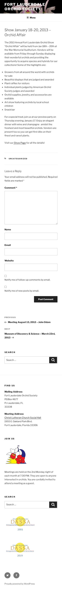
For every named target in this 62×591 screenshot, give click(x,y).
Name (8, 229)
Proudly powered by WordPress (20, 583)
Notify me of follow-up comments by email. (27, 279)
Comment (11, 187)
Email (8, 245)
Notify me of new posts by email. (22, 290)
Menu (33, 17)
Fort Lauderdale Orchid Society (25, 6)
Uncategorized (18, 159)
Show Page (20, 142)
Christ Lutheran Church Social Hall (23, 417)
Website (9, 260)
